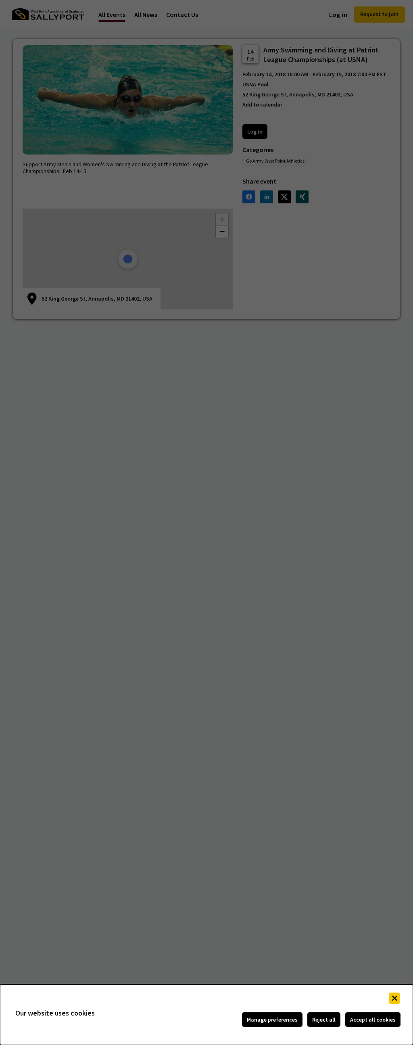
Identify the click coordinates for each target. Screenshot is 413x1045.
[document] (206, 1014)
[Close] (394, 998)
